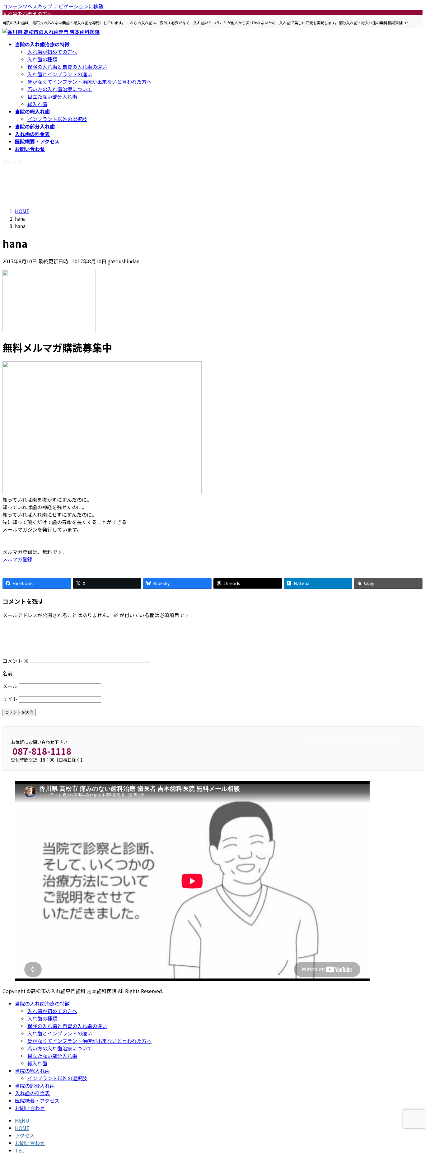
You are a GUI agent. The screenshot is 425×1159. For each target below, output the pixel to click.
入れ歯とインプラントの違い (59, 74)
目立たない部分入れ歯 (52, 96)
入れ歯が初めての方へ (52, 51)
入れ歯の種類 (42, 59)
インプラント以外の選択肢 (57, 119)
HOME (22, 1128)
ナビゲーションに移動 (78, 6)
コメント (15, 660)
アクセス (25, 1135)
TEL (19, 1150)
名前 (7, 673)
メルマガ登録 (17, 559)
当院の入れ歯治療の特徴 (42, 1003)
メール (9, 686)
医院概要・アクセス (37, 1100)
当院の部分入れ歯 (35, 1085)
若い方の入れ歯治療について (59, 89)
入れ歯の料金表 (32, 1093)
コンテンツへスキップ (27, 6)
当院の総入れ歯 (32, 1070)
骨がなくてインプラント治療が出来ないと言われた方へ (89, 81)
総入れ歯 (37, 104)
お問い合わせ (30, 1108)
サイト (9, 698)
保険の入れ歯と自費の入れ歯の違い (67, 66)
